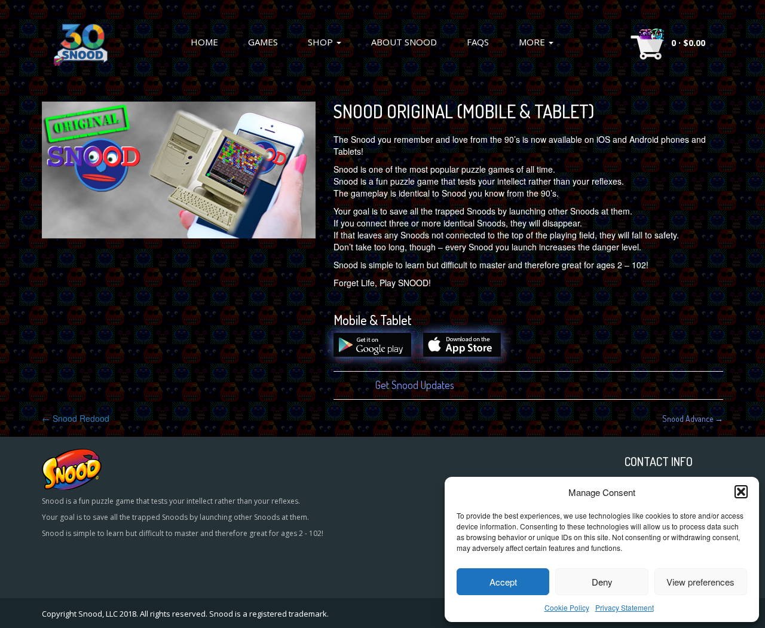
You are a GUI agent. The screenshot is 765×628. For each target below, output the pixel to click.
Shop (321, 42)
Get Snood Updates (414, 384)
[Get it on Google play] (378, 353)
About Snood (404, 42)
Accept (503, 581)
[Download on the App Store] (468, 353)
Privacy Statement (624, 607)
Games (263, 42)
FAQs (478, 42)
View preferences (700, 581)
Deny (602, 581)
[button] (741, 492)
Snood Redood (75, 418)
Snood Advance (692, 418)
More (533, 42)
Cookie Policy (566, 607)
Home (204, 42)
